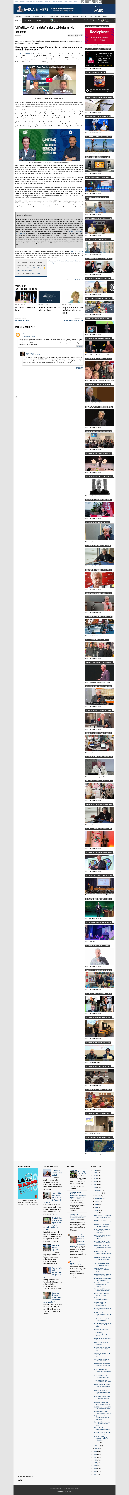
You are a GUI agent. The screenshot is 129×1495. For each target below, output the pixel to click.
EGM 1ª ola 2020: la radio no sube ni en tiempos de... (102, 1398)
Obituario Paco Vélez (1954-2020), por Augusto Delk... (102, 1216)
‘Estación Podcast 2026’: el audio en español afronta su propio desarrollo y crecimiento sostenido (52, 1224)
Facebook (86, 1)
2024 (95, 1175)
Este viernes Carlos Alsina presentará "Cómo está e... (102, 1365)
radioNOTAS (74, 1214)
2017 (95, 1457)
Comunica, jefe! (65, 16)
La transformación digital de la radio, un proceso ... (102, 1274)
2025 (95, 1173)
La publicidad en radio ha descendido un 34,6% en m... (102, 1247)
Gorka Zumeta (30, 353)
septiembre (98, 1198)
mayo (97, 1210)
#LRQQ (90, 16)
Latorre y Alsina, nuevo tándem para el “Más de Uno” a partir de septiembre (52, 1197)
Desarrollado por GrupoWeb (64, 1491)
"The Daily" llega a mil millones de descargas (101, 1376)
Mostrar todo (84, 1280)
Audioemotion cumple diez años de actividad (102, 1319)
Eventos (44, 16)
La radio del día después (22, 320)
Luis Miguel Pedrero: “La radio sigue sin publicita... (102, 1242)
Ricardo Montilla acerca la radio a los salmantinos (102, 1428)
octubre (97, 1195)
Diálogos (75, 16)
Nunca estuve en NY (76, 1235)
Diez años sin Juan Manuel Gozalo (73, 320)
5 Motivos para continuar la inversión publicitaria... (102, 1298)
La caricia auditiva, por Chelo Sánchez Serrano (102, 1403)
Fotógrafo (48, 1)
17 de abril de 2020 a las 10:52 (33, 354)
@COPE (28, 268)
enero (97, 1448)
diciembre (98, 1190)
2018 (95, 1454)
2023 (95, 1178)
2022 (95, 1181)
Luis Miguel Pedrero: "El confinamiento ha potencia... (101, 1284)
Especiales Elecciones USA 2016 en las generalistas (49, 308)
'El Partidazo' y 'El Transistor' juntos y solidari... (100, 1333)
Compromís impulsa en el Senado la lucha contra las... (102, 1354)
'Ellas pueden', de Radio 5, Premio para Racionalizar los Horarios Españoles (72, 310)
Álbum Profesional (38, 1)
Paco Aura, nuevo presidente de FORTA (98, 20)
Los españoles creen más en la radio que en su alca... (102, 1423)
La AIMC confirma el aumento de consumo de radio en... (102, 1314)
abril (96, 1213)
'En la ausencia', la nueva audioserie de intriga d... (102, 1289)
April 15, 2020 (36, 273)
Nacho (23, 334)
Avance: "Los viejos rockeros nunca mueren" (102, 1221)
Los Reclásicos (68, 1)
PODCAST (97, 16)
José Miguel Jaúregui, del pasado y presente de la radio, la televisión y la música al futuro (77, 1241)
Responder (79, 346)
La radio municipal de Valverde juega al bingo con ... (102, 1392)
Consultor (36, 16)
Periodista (18, 16)
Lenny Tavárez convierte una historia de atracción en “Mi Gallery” (78, 1217)
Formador (27, 16)
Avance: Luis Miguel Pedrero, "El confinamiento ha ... (101, 1304)
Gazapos (83, 16)
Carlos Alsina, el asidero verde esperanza (101, 1360)
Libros (105, 16)
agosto (97, 1201)
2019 (95, 1451)
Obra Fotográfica (57, 1)
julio (96, 1204)
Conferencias (54, 16)
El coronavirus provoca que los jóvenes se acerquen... (102, 1309)
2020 (95, 1187)
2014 (95, 1466)
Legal (75, 1)
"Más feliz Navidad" (75, 1265)
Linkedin (93, 1)
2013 (95, 1468)
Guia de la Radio (75, 1192)
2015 (95, 1463)
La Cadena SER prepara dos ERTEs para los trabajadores (101, 1438)
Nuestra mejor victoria (76, 251)
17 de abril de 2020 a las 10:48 (28, 336)
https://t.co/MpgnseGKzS (24, 270)
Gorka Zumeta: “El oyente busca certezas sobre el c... (102, 1386)
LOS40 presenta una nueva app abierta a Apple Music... (102, 1325)
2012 (95, 1471)
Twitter (82, 1)
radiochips (73, 1170)
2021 (95, 1184)
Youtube (89, 1)
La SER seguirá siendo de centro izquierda (57, 1172)
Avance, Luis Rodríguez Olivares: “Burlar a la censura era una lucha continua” (52, 1297)
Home (16, 1)
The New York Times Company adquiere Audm (102, 1380)
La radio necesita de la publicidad (101, 1343)
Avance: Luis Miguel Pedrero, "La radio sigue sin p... (102, 1269)
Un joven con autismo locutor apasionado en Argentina (101, 1417)
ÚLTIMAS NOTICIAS (33, 21)
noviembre (98, 1193)
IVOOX (96, 1)
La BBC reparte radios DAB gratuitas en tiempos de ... (102, 1407)
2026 (95, 1170)
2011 (95, 1474)
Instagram (100, 1)
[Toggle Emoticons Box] (16, 397)
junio (96, 1207)
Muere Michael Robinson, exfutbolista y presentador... (102, 1230)
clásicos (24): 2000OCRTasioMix (81, 1173)
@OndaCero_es (38, 268)
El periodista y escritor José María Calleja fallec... (102, 1279)
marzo (97, 1443)
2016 (95, 1460)
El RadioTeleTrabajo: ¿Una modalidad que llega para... (102, 1348)
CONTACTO (18, 21)
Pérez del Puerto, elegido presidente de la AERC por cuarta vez (52, 1272)
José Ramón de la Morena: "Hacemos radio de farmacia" (102, 1236)
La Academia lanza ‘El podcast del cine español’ (102, 1412)
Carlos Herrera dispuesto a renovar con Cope (102, 1294)
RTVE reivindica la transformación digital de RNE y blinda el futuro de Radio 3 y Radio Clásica (61, 20)
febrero (97, 1446)
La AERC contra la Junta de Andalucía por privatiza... (102, 1433)
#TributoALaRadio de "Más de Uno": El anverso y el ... (102, 1259)
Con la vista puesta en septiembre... (55, 1247)
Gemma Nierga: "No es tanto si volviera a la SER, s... (102, 1253)
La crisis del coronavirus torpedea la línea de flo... (102, 1225)
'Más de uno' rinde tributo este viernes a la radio (102, 1264)
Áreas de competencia (26, 1)
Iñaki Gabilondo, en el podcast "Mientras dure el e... (102, 1371)
